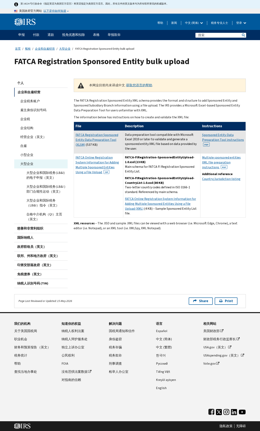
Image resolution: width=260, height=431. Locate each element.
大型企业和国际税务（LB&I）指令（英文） (42, 202)
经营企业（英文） (33, 137)
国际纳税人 (25, 237)
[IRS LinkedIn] (234, 411)
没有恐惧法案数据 (75, 372)
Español (161, 331)
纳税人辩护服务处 (75, 339)
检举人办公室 (118, 372)
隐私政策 (226, 426)
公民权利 (68, 355)
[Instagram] (226, 411)
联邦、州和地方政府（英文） (38, 256)
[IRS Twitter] (219, 411)
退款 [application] (51, 35)
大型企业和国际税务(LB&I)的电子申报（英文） (45, 175)
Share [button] (203, 301)
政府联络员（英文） (32, 247)
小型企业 (26, 155)
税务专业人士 (219, 23)
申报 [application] (21, 35)
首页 (18, 49)
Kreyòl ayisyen (166, 380)
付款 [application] (36, 35)
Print (229, 301)
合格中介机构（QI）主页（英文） (44, 216)
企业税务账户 (30, 101)
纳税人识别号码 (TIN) (32, 283)
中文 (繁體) (164, 347)
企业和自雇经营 (45, 49)
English (161, 388)
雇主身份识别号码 (33, 110)
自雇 (23, 146)
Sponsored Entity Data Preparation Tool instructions (223, 139)
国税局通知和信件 (122, 331)
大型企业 (64, 49)
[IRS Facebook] (211, 411)
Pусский (162, 363)
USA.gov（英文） (215, 347)
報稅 (28, 49)
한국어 (161, 355)
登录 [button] (239, 23)
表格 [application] (96, 35)
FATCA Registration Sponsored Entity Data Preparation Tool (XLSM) (97, 140)
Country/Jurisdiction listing (221, 179)
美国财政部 (211, 331)
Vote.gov (209, 363)
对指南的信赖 (71, 380)
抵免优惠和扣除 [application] (73, 35)
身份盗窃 (115, 339)
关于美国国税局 (25, 331)
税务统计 (20, 355)
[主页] (25, 20)
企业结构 (26, 128)
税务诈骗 (115, 347)
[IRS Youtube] (242, 411)
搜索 (243, 35)
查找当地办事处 (25, 372)
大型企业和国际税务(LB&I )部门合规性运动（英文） (45, 189)
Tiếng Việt (163, 372)
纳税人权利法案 (73, 331)
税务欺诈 (115, 355)
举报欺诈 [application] (114, 35)
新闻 (174, 23)
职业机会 (20, 339)
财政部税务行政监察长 (219, 339)
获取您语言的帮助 (139, 85)
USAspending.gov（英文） (221, 355)
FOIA (65, 363)
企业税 (25, 119)
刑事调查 (115, 363)
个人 (20, 83)
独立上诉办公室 (73, 347)
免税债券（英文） (30, 274)
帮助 (160, 23)
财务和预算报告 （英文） (32, 347)
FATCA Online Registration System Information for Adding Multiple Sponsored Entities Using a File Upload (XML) (160, 204)
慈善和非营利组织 (30, 228)
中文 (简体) (192, 23)
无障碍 (241, 426)
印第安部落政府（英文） (35, 265)
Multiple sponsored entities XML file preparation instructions (221, 162)
